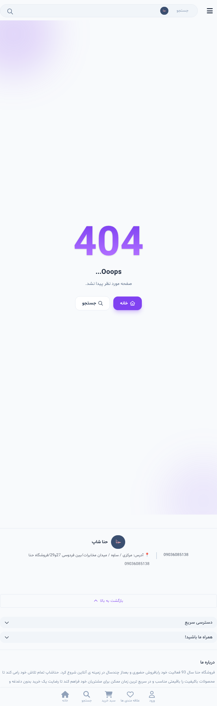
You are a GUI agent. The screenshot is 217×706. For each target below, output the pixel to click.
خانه (124, 303)
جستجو (89, 303)
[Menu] (209, 11)
